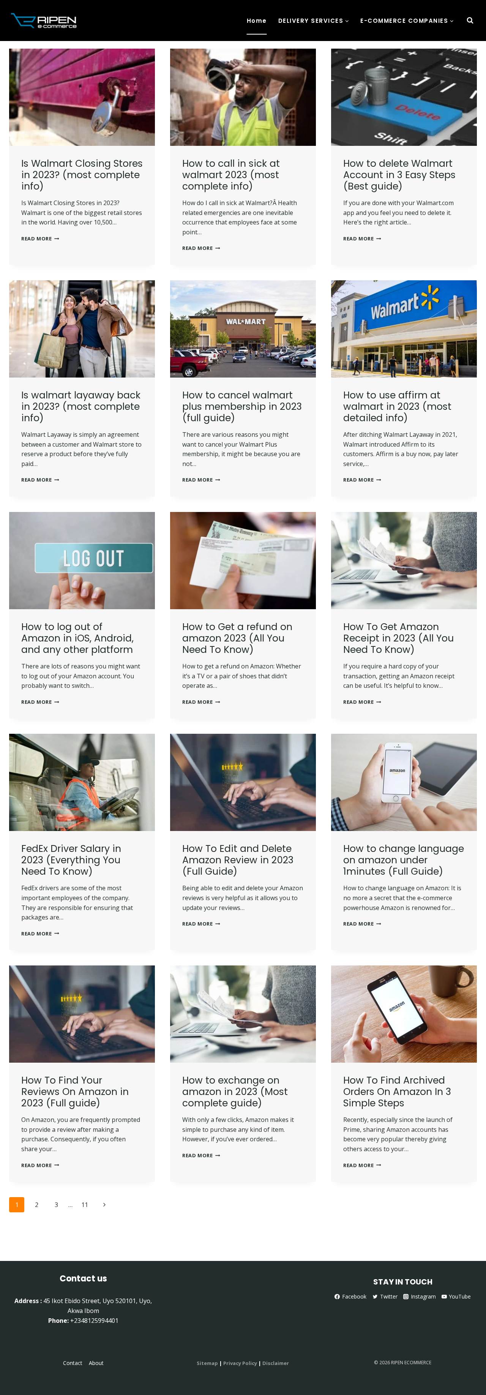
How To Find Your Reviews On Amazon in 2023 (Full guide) (75, 1092)
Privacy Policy (240, 1363)
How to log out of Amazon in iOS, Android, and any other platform (77, 638)
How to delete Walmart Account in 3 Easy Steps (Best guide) (399, 175)
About (96, 1363)
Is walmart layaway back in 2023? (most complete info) (80, 407)
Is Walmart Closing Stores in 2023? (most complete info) (82, 175)
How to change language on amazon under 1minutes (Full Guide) (403, 860)
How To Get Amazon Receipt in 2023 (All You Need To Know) (398, 638)
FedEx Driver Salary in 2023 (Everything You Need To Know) (71, 860)
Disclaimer (275, 1363)
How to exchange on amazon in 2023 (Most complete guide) (235, 1092)
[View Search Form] (470, 20)
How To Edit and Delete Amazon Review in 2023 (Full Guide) (237, 860)
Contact (72, 1363)
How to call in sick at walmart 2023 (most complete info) (231, 175)
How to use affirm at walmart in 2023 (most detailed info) (397, 407)
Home (257, 21)
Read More (40, 238)
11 (84, 1205)
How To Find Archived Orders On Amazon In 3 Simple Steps (397, 1092)
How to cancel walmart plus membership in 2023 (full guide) (242, 407)
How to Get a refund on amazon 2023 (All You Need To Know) (237, 638)
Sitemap (207, 1363)
